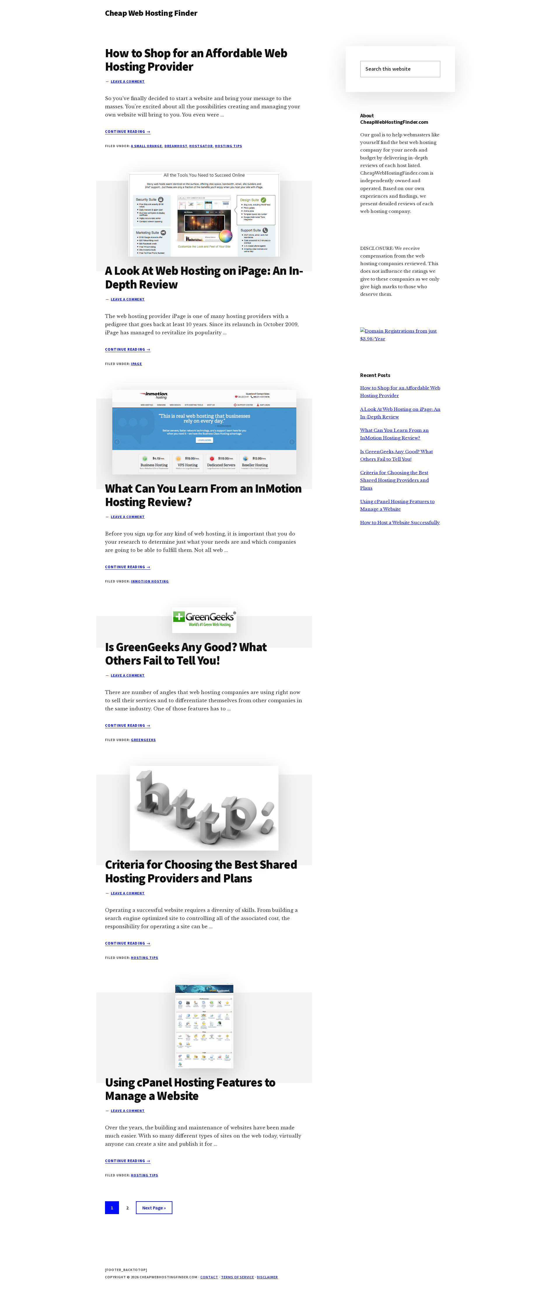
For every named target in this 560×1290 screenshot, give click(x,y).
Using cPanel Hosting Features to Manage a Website (190, 1089)
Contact (209, 1277)
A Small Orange (146, 146)
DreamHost (175, 146)
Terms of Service (237, 1277)
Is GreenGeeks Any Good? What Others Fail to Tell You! (186, 653)
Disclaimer (267, 1277)
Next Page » (154, 1209)
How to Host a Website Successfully (400, 522)
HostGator (201, 146)
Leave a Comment (128, 81)
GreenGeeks (143, 740)
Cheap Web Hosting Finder (151, 13)
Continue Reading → (127, 131)
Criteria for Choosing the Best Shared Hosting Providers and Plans (201, 871)
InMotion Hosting (150, 581)
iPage (136, 363)
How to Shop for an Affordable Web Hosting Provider (196, 59)
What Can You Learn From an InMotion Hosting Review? (203, 495)
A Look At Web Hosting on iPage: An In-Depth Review (204, 277)
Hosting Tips (228, 146)
